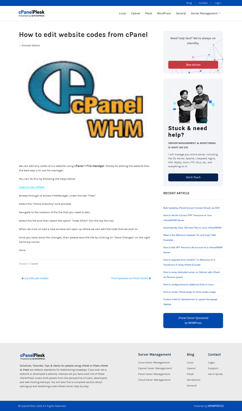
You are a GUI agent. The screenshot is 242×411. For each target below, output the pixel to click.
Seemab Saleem (31, 45)
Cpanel (135, 13)
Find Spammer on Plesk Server (130, 278)
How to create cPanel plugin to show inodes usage (189, 292)
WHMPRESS (216, 406)
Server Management (204, 13)
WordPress (164, 13)
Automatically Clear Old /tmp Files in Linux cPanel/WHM (192, 227)
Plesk (148, 13)
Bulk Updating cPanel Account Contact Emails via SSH (191, 208)
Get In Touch (193, 177)
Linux (122, 13)
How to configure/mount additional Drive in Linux (188, 284)
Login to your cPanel (31, 187)
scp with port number (36, 278)
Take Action (193, 64)
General (181, 13)
